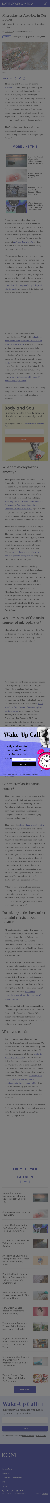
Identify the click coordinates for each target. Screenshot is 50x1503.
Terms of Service (23, 774)
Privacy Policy (33, 774)
